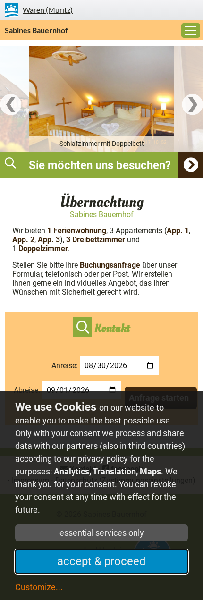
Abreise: (27, 390)
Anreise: (64, 365)
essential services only (101, 533)
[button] (101, 165)
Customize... (39, 587)
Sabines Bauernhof (36, 29)
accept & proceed (101, 561)
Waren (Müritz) (48, 9)
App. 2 (23, 239)
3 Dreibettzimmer (95, 239)
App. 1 (178, 230)
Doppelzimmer (42, 248)
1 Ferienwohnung (76, 230)
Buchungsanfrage (110, 265)
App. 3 (49, 239)
